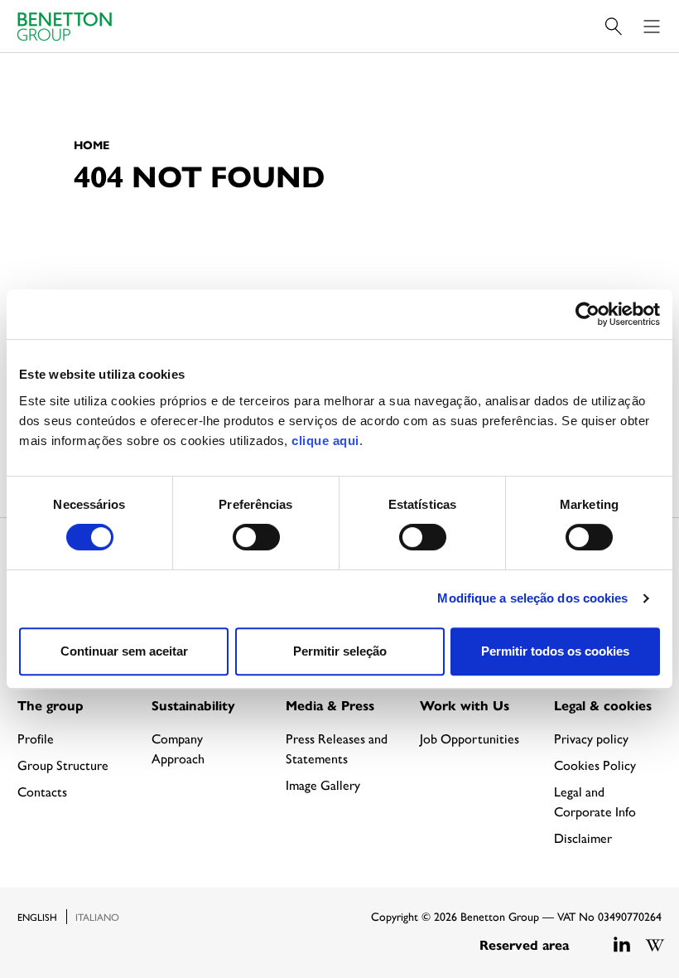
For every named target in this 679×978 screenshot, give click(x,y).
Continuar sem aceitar (124, 651)
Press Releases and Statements (337, 748)
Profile (35, 738)
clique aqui (325, 440)
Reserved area (524, 944)
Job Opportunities (469, 738)
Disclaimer (583, 837)
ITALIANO (97, 916)
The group (50, 704)
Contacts (42, 791)
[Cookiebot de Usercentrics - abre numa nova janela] (587, 314)
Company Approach (178, 748)
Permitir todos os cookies (555, 651)
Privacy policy (591, 738)
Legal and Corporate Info (595, 801)
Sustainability (193, 704)
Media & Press (330, 704)
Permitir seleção (340, 651)
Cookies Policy (595, 764)
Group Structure (62, 764)
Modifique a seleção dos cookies (532, 598)
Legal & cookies (603, 704)
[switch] (256, 537)
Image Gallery (323, 784)
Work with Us (464, 704)
